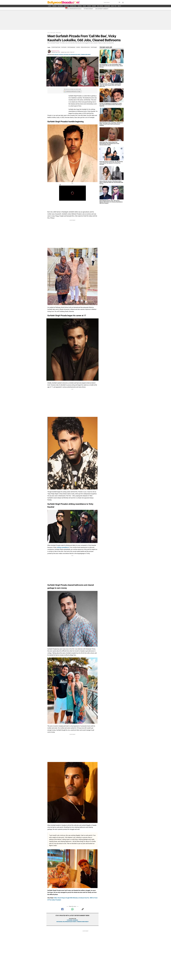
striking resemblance (63, 547)
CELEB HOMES (107, 5)
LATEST (49, 5)
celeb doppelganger (71, 47)
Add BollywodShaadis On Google (73, 8)
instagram (59, 921)
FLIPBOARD (56, 54)
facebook (75, 920)
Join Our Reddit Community (101, 8)
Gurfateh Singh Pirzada (56, 47)
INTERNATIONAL (73, 5)
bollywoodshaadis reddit (69, 921)
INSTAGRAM (65, 54)
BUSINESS (94, 5)
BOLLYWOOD (60, 5)
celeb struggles (94, 47)
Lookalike (78, 47)
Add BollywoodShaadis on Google (73, 91)
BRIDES (84, 5)
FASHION (89, 5)
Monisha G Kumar (56, 50)
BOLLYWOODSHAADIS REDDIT (74, 54)
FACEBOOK (61, 54)
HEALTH (119, 5)
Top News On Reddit (88, 8)
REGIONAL (80, 5)
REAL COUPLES (100, 5)
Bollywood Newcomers (85, 47)
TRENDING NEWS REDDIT (86, 54)
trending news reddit (83, 921)
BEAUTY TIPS (113, 5)
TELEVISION (66, 5)
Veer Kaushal (63, 47)
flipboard (69, 920)
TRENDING (54, 5)
